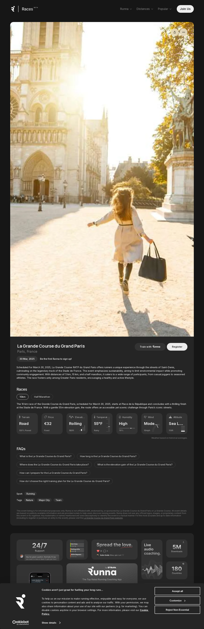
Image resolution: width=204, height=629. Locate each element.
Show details (49, 622)
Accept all (177, 591)
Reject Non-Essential (177, 609)
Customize (176, 600)
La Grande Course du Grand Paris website (103, 518)
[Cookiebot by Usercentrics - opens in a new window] (21, 622)
